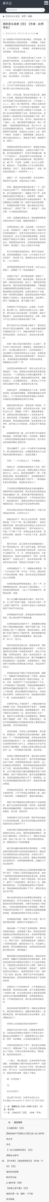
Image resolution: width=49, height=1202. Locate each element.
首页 (24, 16)
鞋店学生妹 (11, 1177)
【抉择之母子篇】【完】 (17, 1188)
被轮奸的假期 (12, 1172)
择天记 (7, 3)
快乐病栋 (10, 1199)
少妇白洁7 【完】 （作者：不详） (27, 1112)
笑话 (8, 1144)
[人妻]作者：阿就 (14, 1182)
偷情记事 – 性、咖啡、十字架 (19, 1193)
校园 (30, 16)
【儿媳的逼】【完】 (15, 1128)
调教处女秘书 (12, 1155)
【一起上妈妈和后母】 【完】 (19, 1150)
